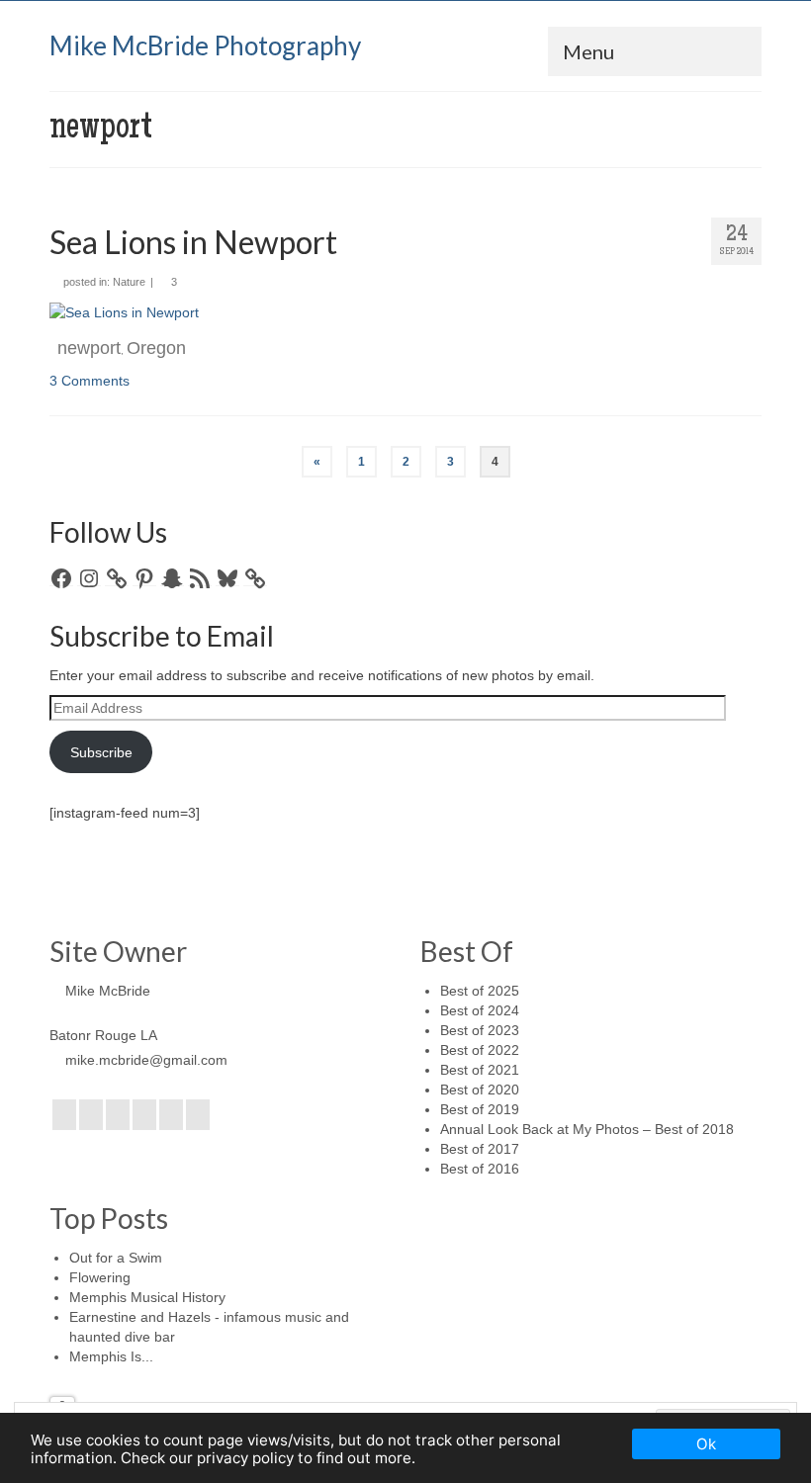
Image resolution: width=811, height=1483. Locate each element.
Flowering (100, 1277)
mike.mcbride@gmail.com (146, 1060)
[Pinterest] (171, 1114)
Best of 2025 (479, 991)
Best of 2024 (479, 1010)
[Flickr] (144, 1114)
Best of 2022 (479, 1050)
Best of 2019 (479, 1109)
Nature (129, 282)
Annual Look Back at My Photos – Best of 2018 (587, 1129)
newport (89, 348)
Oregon (156, 348)
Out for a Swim (115, 1257)
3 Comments (89, 381)
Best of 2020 (479, 1089)
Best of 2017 (479, 1149)
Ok (706, 1444)
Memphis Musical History (147, 1297)
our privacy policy (231, 1457)
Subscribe (101, 752)
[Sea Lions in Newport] (124, 311)
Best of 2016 (479, 1169)
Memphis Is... (111, 1356)
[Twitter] (91, 1114)
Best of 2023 (479, 1030)
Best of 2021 (479, 1070)
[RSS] (198, 1114)
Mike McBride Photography (205, 45)
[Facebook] (64, 1114)
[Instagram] (118, 1114)
